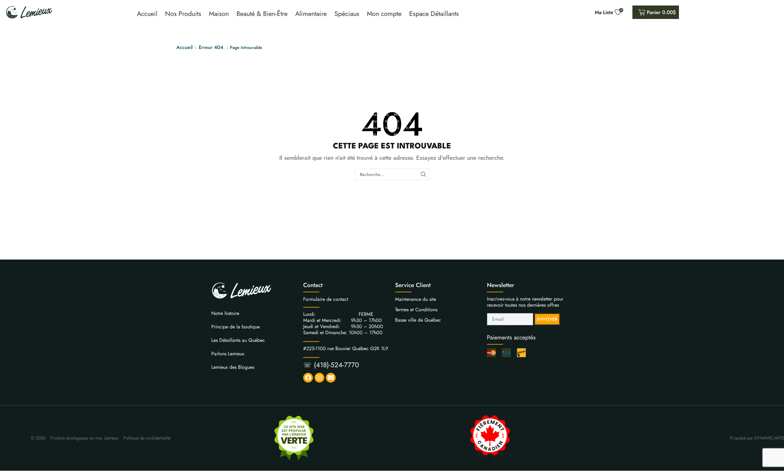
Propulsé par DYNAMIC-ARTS (757, 438)
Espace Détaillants (434, 13)
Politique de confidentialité (146, 438)
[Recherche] (423, 174)
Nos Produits (183, 13)
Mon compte (384, 13)
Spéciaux (346, 13)
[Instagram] (319, 378)
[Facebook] (308, 378)
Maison (219, 13)
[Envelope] (331, 378)
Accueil (147, 13)
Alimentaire (311, 13)
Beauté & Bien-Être (262, 13)
